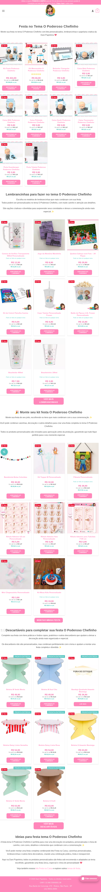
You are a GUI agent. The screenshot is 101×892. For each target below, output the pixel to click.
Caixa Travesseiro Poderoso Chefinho (86, 121)
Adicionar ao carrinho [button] (11, 88)
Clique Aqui (60, 3)
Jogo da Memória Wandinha (49, 254)
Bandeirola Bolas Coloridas (15, 477)
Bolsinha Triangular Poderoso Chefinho (61, 69)
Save (5, 46)
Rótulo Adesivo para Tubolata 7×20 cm (82, 538)
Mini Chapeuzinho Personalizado (15, 592)
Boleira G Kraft (49, 801)
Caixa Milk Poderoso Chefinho (11, 121)
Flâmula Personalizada (82, 477)
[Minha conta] (93, 10)
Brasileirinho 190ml (49, 373)
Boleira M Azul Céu (49, 689)
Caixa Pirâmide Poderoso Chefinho (36, 121)
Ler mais (82, 704)
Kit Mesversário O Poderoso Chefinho (36, 69)
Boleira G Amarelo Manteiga (82, 745)
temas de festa (73, 868)
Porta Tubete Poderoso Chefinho (36, 168)
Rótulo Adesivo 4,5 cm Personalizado (15, 538)
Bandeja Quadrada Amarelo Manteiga (82, 690)
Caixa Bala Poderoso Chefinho (86, 69)
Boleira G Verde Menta (15, 801)
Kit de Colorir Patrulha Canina (15, 313)
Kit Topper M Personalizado (49, 477)
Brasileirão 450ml (15, 373)
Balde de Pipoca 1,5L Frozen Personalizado (83, 314)
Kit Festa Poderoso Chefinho (11, 69)
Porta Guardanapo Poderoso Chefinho (11, 168)
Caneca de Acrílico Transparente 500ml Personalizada (15, 255)
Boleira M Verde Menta (15, 689)
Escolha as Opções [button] (36, 88)
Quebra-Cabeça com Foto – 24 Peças (83, 255)
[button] (3, 11)
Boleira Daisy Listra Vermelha (15, 745)
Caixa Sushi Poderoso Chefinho (61, 121)
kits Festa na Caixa (44, 868)
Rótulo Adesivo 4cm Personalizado (49, 538)
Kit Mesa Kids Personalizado (49, 592)
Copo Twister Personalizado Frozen (49, 314)
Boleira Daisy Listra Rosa (49, 745)
